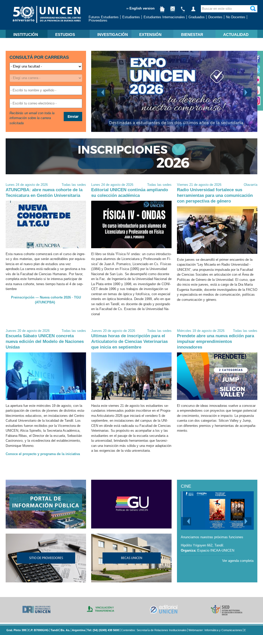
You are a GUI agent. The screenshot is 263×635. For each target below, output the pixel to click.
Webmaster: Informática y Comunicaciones (215, 630)
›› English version (140, 8)
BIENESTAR (192, 34)
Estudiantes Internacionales (164, 17)
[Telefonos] (182, 10)
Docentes (215, 17)
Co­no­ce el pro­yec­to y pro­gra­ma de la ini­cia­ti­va (43, 454)
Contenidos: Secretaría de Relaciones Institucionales (154, 630)
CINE (186, 486)
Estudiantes (131, 17)
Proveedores (98, 20)
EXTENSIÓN (150, 34)
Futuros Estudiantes (104, 17)
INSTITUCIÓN (25, 34)
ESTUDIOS (65, 34)
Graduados (197, 17)
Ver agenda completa (237, 561)
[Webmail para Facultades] (172, 10)
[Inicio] (162, 10)
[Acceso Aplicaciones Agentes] (193, 10)
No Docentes (235, 17)
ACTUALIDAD (236, 34)
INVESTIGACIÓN (112, 34)
